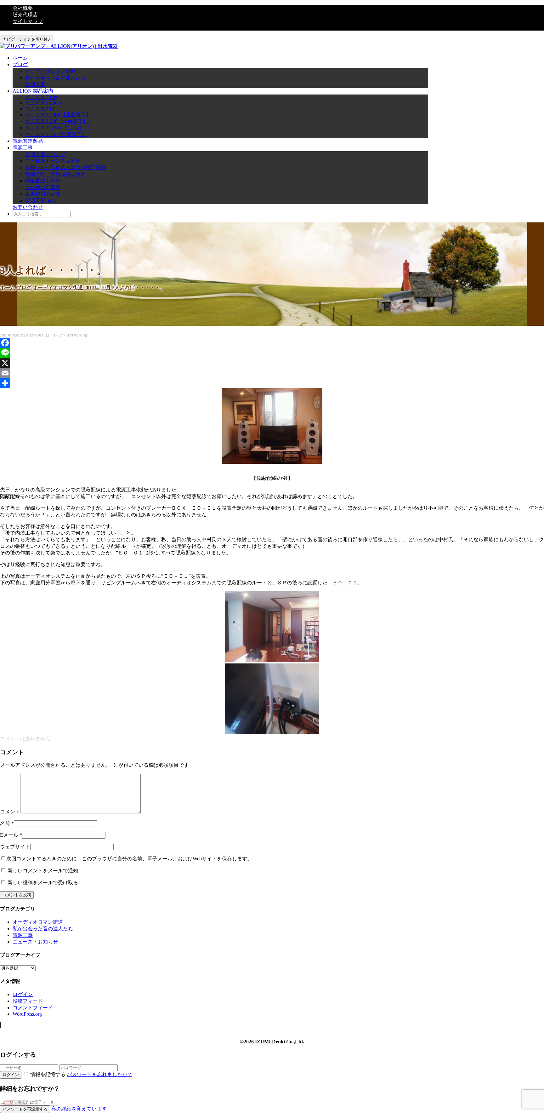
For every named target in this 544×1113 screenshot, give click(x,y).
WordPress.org (27, 1014)
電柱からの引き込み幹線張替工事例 (65, 167)
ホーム (20, 57)
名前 (5, 823)
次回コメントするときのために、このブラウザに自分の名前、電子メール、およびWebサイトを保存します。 (129, 858)
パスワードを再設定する (25, 1109)
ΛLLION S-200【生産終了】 (56, 121)
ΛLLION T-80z (41, 97)
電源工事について (45, 154)
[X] (272, 363)
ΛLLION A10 (39, 108)
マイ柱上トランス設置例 (53, 161)
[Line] (272, 353)
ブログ (20, 64)
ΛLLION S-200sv (43, 103)
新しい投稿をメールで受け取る (43, 882)
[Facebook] (272, 343)
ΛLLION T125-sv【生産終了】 (59, 127)
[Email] (272, 373)
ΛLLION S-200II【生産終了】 (58, 114)
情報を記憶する (48, 1074)
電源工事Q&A (41, 200)
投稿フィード (28, 1001)
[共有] (272, 383)
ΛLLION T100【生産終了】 (56, 134)
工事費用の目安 (42, 194)
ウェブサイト (15, 846)
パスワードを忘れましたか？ (99, 1074)
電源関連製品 (28, 141)
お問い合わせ (28, 207)
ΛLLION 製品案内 (33, 91)
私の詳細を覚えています (79, 1108)
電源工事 (35, 84)
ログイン (23, 994)
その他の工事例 (42, 187)
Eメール (9, 835)
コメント (10, 811)
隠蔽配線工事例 (42, 180)
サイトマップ (28, 21)
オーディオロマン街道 (50, 71)
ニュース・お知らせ (35, 941)
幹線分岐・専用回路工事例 (55, 174)
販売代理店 (25, 14)
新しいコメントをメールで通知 (43, 870)
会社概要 (23, 8)
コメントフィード (33, 1007)
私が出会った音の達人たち (55, 77)
